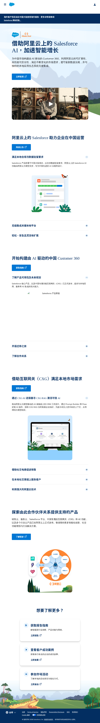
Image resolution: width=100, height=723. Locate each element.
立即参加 (35, 684)
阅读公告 (20, 147)
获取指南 (20, 267)
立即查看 (35, 660)
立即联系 (20, 76)
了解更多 (20, 536)
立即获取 (35, 635)
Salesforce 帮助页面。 (12, 20)
